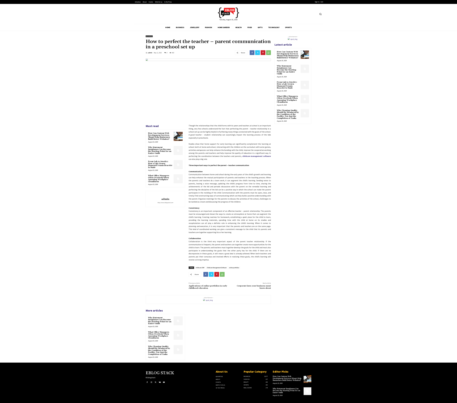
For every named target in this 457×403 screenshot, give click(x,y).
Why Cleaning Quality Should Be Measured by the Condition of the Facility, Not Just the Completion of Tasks (159, 350)
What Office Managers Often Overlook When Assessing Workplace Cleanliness (158, 179)
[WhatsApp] (268, 52)
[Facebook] (252, 52)
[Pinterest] (263, 52)
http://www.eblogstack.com (165, 202)
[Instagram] (151, 382)
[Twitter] (257, 52)
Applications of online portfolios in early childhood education (208, 287)
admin (150, 53)
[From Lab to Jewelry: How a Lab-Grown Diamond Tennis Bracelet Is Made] (178, 164)
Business (149, 36)
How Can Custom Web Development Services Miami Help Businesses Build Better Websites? (159, 136)
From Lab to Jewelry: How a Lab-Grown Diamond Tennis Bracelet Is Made (160, 164)
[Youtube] (163, 382)
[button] (320, 14)
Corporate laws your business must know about (254, 287)
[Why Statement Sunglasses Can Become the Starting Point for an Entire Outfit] (178, 150)
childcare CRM (200, 268)
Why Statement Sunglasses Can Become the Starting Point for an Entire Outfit (159, 150)
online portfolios (234, 268)
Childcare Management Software (216, 268)
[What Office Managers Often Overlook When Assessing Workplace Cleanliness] (178, 178)
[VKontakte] (159, 382)
